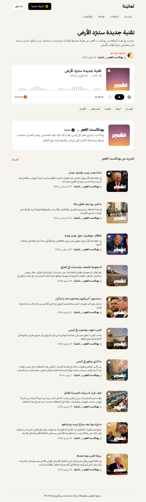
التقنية (108, 109)
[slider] (25, 97)
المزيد (15, 159)
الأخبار (83, 109)
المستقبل (95, 109)
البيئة (118, 109)
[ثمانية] (128, 6)
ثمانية (101, 57)
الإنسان (129, 109)
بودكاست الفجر (115, 57)
